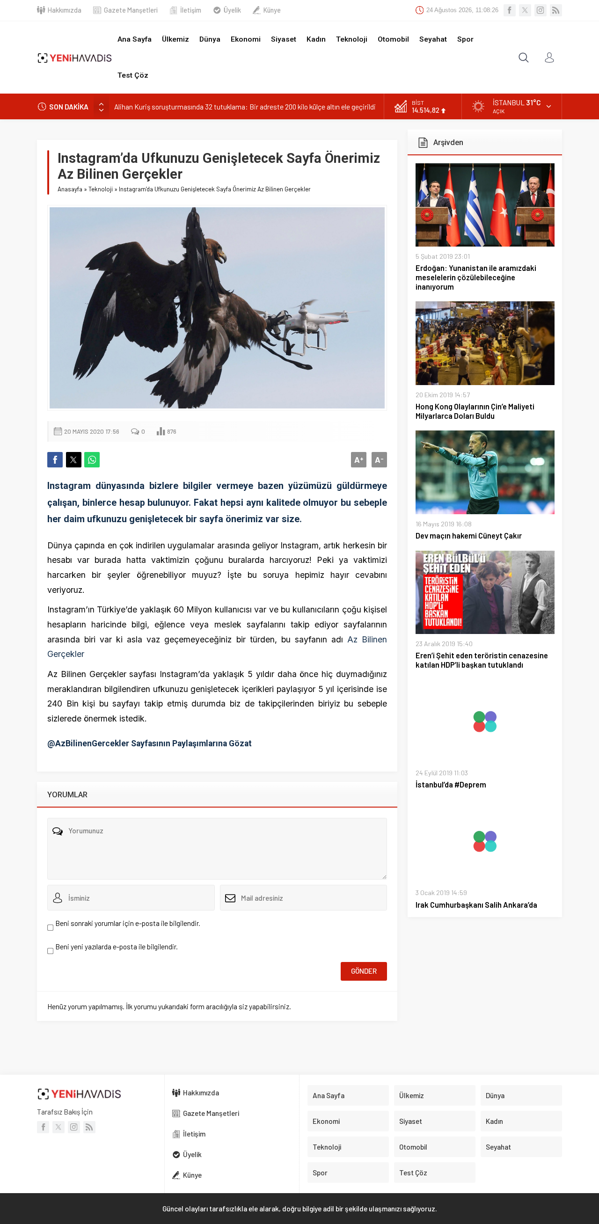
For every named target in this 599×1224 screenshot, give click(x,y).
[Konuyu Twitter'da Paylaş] (73, 459)
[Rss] (556, 10)
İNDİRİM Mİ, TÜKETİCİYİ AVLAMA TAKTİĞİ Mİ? (183, 106)
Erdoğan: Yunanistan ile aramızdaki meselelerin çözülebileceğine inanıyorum (476, 277)
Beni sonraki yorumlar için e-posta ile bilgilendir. (127, 923)
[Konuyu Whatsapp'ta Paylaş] (92, 459)
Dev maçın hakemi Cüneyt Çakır (469, 535)
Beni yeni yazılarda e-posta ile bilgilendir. (116, 946)
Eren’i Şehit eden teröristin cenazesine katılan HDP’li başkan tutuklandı (482, 660)
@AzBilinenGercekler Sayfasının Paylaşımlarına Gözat (149, 743)
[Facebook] (510, 10)
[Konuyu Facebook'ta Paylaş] (55, 459)
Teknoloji (100, 189)
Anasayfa (70, 189)
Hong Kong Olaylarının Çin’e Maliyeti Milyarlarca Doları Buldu (475, 411)
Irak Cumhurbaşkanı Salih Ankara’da (476, 904)
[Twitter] (525, 10)
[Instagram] (540, 10)
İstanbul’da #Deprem (451, 784)
